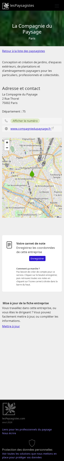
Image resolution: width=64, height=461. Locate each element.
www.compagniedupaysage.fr (31, 129)
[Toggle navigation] (57, 5)
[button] (32, 174)
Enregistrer (37, 258)
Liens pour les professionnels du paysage (27, 429)
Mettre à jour (11, 326)
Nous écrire (9, 433)
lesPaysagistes (21, 5)
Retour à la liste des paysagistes (23, 51)
